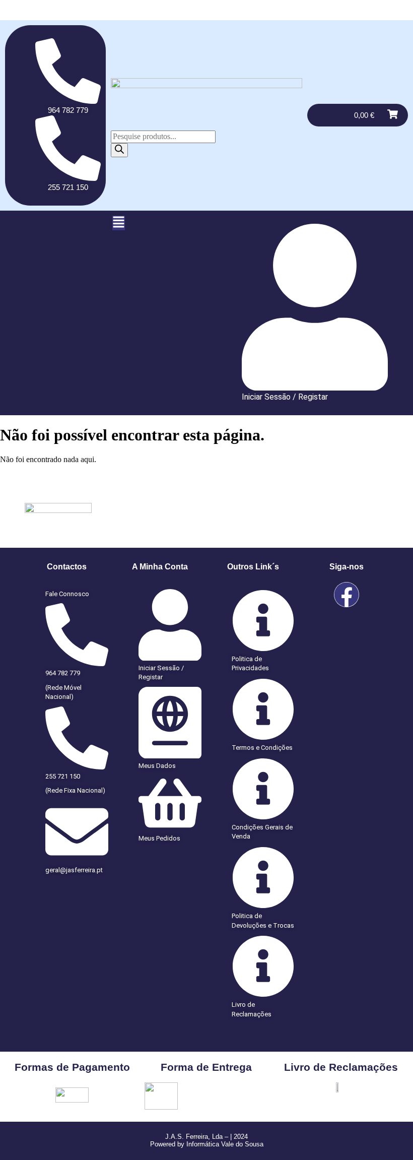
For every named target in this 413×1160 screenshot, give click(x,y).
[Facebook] (346, 594)
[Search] (119, 150)
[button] (118, 223)
